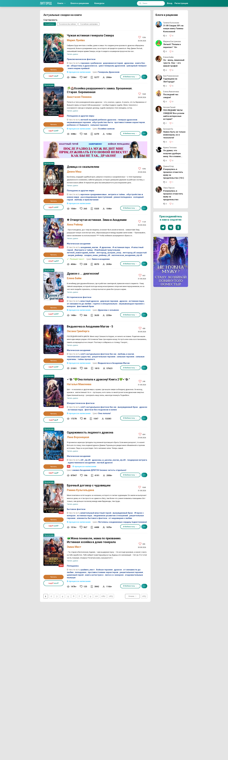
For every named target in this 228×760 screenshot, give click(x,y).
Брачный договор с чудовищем (53, 498)
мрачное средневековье (93, 194)
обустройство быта (102, 122)
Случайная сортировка (89, 24)
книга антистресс (94, 575)
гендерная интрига (137, 460)
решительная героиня (103, 356)
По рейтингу (49, 24)
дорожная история (113, 63)
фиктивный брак (85, 306)
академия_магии (89, 247)
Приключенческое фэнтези (81, 59)
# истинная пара (121, 247)
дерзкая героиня (109, 301)
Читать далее (72, 54)
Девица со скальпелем (53, 179)
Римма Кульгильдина (80, 490)
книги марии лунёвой (78, 68)
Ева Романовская (171, 76)
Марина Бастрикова (172, 41)
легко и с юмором (114, 575)
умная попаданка (123, 197)
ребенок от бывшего (78, 125)
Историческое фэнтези (79, 297)
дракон (123, 301)
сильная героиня (99, 125)
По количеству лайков (67, 24)
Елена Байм (74, 278)
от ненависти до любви (79, 304)
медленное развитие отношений (111, 515)
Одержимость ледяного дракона (53, 445)
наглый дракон (105, 462)
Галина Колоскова (171, 23)
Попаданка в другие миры (80, 116)
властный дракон (89, 301)
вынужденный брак (128, 407)
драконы (129, 63)
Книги (60, 3)
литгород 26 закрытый (135, 252)
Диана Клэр (168, 166)
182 (103, 596)
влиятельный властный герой (95, 513)
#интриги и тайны (83, 250)
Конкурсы (99, 3)
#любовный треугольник (107, 250)
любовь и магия (126, 354)
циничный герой (75, 575)
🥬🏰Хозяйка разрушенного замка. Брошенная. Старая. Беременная (53, 101)
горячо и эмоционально (105, 304)
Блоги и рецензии (80, 3)
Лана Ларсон (169, 188)
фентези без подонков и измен (101, 410)
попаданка (80, 572)
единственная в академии (81, 462)
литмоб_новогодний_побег (81, 252)
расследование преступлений (96, 197)
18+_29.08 (85, 460)
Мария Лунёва (76, 40)
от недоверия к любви (120, 518)
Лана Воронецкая (78, 437)
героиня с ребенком (91, 63)
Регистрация (181, 3)
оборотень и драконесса (84, 66)
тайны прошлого (86, 359)
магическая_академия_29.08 (127, 255)
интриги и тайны (116, 194)
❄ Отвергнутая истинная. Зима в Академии (53, 232)
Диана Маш (74, 171)
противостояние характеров (129, 122)
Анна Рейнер (75, 224)
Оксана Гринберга (78, 331)
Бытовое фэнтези (76, 509)
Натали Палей (169, 107)
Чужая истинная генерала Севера (53, 48)
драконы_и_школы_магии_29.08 (109, 460)
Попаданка (73, 566)
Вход (169, 3)
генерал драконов (127, 120)
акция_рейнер (75, 255)
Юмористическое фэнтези (80, 403)
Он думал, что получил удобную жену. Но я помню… (172, 153)
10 (96, 596)
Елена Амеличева (171, 92)
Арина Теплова (170, 148)
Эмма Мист (74, 546)
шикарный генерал (136, 66)
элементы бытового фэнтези (92, 518)
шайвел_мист (87, 569)
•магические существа (79, 356)
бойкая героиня (104, 569)
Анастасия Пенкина (79, 96)
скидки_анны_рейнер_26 (97, 255)
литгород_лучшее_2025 (108, 252)
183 (111, 596)
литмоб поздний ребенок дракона (98, 120)
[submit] (140, 3)
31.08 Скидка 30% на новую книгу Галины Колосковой (173, 28)
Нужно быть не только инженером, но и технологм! (174, 135)
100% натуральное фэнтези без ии (98, 354)
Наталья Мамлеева (79, 384)
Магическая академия (78, 243)
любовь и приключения (86, 200)
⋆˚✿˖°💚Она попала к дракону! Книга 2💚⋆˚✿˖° (53, 392)
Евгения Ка (168, 129)
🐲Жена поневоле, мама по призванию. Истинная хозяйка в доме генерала (53, 551)
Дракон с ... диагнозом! (53, 286)
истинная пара (136, 301)
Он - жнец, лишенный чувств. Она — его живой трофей (173, 63)
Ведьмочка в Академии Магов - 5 (53, 339)
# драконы (105, 247)
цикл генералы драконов (112, 66)
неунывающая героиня (79, 122)
